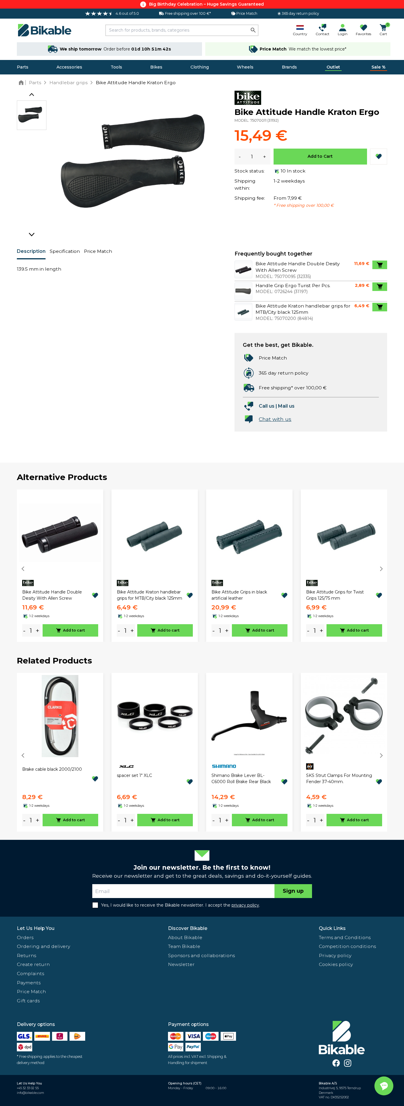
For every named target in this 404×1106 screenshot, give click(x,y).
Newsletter (181, 964)
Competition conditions (347, 946)
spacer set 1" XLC (134, 775)
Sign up (293, 891)
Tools (116, 67)
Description (31, 251)
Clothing (199, 67)
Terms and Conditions (345, 937)
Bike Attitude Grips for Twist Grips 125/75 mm (335, 595)
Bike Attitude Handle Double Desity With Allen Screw (52, 595)
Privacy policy (335, 955)
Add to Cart (320, 156)
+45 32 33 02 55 (28, 1088)
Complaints (30, 973)
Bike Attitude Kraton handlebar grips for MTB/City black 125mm (149, 595)
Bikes (156, 67)
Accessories (69, 67)
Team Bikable (184, 946)
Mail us (286, 406)
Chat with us (275, 419)
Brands (289, 67)
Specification (65, 251)
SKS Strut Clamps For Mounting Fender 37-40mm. (339, 778)
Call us (266, 406)
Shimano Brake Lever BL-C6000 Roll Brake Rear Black (241, 778)
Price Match (98, 251)
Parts (22, 67)
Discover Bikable (187, 928)
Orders (25, 937)
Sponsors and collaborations (201, 955)
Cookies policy (336, 964)
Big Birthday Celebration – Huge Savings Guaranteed (206, 4)
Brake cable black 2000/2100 (52, 769)
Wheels (245, 67)
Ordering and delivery (43, 946)
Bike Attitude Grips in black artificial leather (239, 595)
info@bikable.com (30, 1093)
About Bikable (185, 937)
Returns (26, 955)
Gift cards (28, 1000)
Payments (29, 982)
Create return (33, 964)
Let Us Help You (35, 928)
